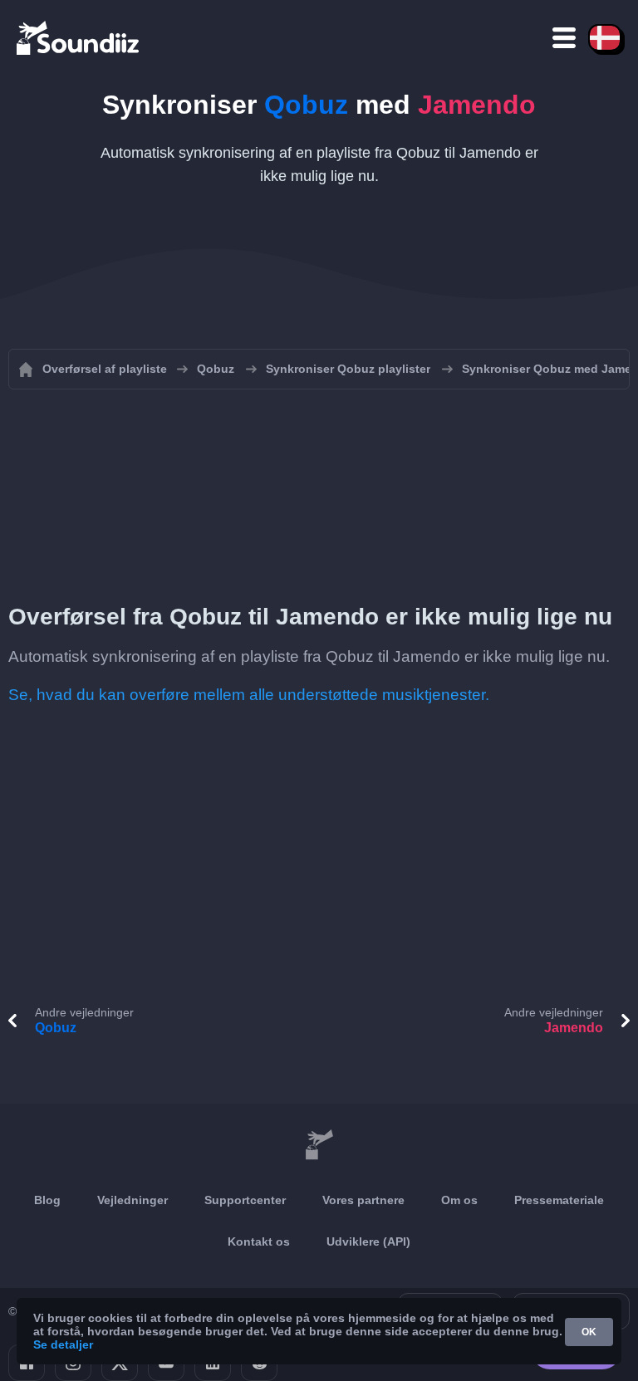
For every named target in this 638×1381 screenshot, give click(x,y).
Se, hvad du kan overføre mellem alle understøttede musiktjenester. (248, 694)
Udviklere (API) (368, 1241)
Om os (459, 1200)
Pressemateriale (559, 1200)
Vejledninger (132, 1200)
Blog (47, 1200)
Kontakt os (259, 1241)
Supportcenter (245, 1200)
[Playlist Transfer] (79, 37)
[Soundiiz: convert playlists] (319, 1145)
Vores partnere (363, 1200)
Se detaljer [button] (63, 1344)
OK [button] (589, 1332)
